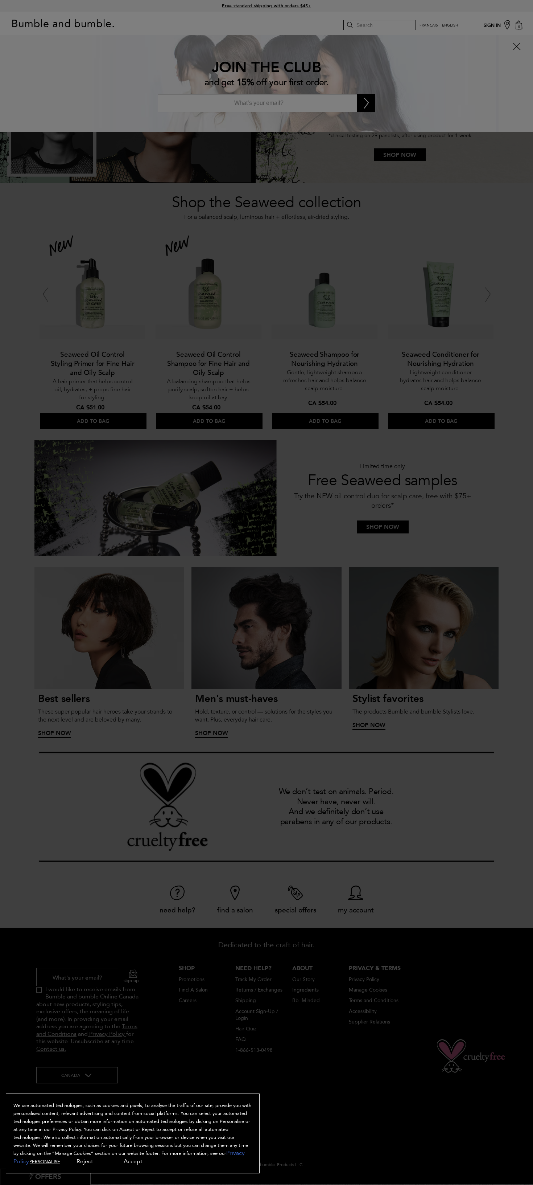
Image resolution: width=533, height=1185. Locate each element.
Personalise (44, 1162)
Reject (85, 1161)
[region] (133, 1133)
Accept (133, 1161)
